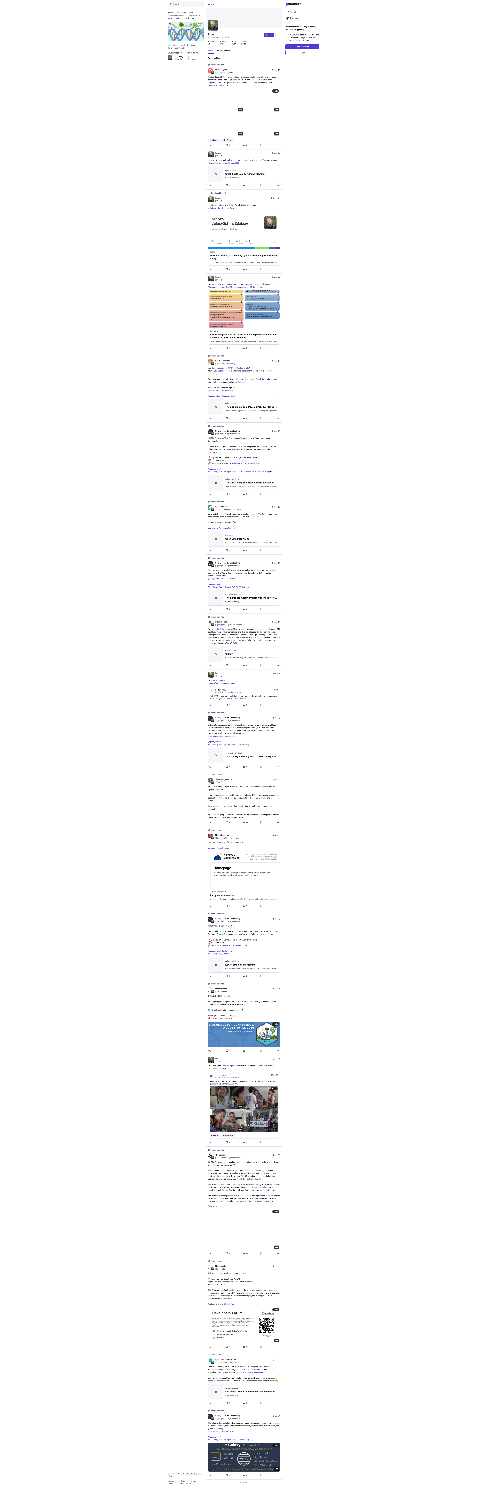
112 (222, 44)
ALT (240, 110)
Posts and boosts (215, 58)
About (182, 1474)
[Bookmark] (261, 145)
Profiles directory (191, 1474)
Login (302, 52)
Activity (211, 50)
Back (213, 4)
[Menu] (277, 35)
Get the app (185, 1481)
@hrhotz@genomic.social (217, 37)
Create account (302, 46)
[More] (278, 145)
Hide (276, 91)
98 (209, 44)
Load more (244, 1482)
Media (219, 50)
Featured (227, 50)
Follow (269, 35)
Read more (212, 1206)
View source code (182, 1483)
